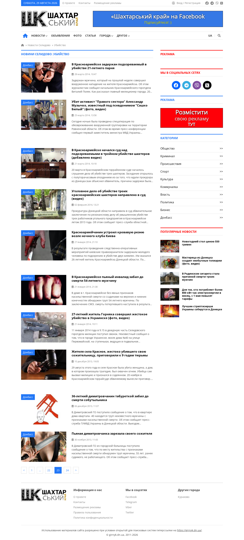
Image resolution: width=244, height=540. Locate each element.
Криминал (191, 156)
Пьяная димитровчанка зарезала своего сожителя (112, 433)
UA (210, 35)
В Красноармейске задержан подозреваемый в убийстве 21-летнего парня (109, 66)
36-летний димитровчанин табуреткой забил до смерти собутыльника (110, 398)
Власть (191, 194)
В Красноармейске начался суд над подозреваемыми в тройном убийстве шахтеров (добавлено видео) (111, 154)
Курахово (183, 497)
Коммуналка (191, 187)
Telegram (131, 502)
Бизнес (191, 210)
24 (67, 470)
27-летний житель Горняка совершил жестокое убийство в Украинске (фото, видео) (109, 316)
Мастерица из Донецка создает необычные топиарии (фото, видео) (202, 260)
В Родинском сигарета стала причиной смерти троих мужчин (200, 276)
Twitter (130, 512)
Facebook (131, 497)
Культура (191, 179)
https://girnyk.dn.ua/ (189, 530)
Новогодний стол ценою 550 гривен (200, 243)
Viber (129, 507)
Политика (191, 202)
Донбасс (28, 65)
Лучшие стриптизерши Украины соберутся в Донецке (202, 308)
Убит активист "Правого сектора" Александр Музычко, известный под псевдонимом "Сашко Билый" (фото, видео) (110, 105)
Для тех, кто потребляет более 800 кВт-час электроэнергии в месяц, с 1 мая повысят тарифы (202, 294)
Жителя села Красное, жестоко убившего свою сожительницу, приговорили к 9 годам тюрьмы (110, 353)
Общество (191, 148)
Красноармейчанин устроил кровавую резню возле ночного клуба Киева (108, 234)
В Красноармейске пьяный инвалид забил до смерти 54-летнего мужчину (107, 279)
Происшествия (191, 164)
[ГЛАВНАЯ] (25, 36)
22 (48, 470)
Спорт (191, 171)
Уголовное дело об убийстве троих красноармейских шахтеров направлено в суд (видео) (109, 195)
